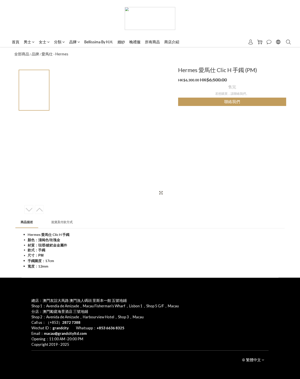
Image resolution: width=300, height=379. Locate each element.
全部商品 (21, 54)
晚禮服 (135, 42)
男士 (27, 42)
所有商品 (152, 42)
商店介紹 (171, 42)
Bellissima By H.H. (98, 42)
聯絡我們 (232, 102)
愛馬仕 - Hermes (55, 54)
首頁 (15, 42)
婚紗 (121, 42)
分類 (57, 42)
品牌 (73, 42)
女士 (42, 42)
